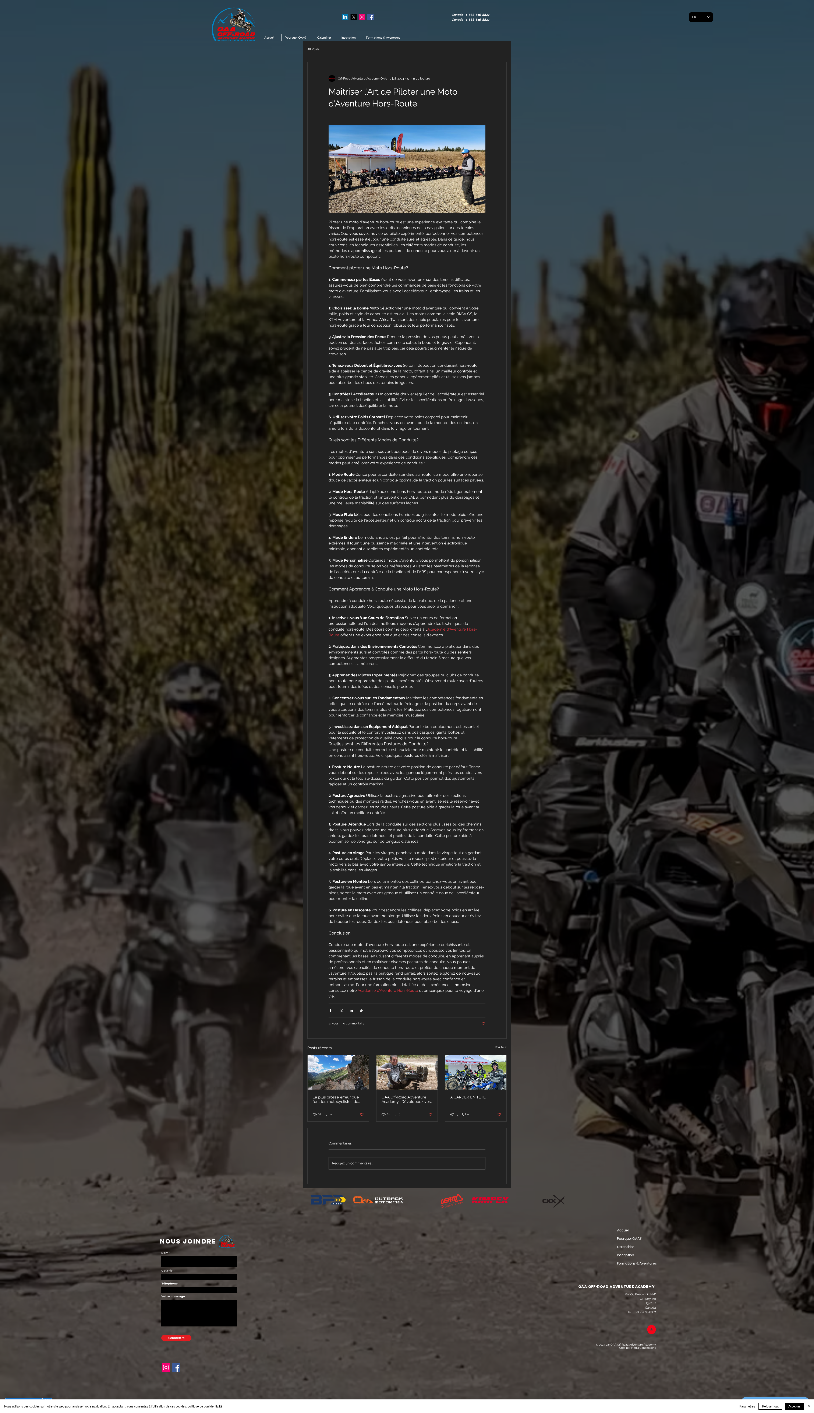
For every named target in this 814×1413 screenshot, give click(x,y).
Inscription (625, 1255)
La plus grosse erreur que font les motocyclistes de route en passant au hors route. (336, 1099)
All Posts (313, 49)
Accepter (794, 1406)
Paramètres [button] (747, 1406)
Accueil (623, 1230)
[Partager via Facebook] (331, 1010)
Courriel (167, 1270)
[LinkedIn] (345, 17)
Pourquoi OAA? (629, 1238)
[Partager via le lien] (362, 1010)
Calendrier (625, 1246)
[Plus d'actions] (482, 78)
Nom (164, 1253)
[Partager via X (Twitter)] (341, 1010)
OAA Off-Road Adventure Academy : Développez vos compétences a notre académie (406, 1099)
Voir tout (501, 1047)
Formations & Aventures (632, 1263)
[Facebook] (370, 17)
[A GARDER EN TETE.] (475, 1072)
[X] (353, 17)
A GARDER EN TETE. (468, 1097)
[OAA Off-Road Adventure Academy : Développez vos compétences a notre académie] (407, 1072)
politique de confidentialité (205, 1406)
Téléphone (169, 1283)
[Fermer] (808, 1406)
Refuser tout (770, 1406)
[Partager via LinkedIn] (351, 1010)
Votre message (173, 1296)
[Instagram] (362, 17)
